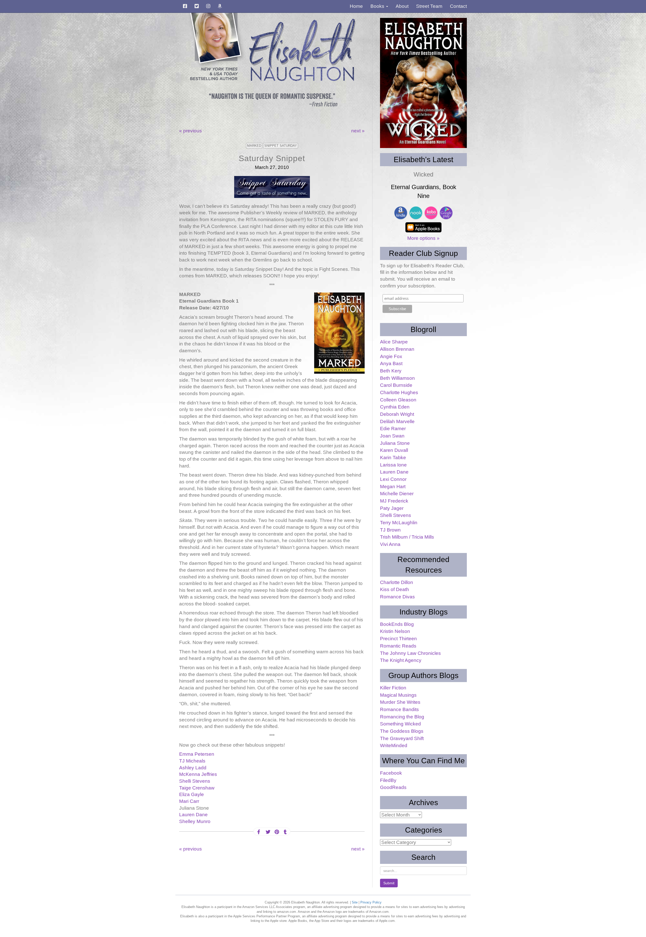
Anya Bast (391, 363)
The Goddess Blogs (401, 731)
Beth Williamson (397, 378)
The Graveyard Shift (402, 738)
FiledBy (388, 780)
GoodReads (393, 787)
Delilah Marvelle (397, 421)
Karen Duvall (394, 450)
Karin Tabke (393, 457)
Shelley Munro (194, 821)
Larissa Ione (393, 464)
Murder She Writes (400, 702)
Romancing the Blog (402, 716)
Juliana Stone (395, 443)
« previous (190, 130)
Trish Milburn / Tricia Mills (407, 537)
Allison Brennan (397, 349)
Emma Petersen (196, 754)
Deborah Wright (397, 414)
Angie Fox (391, 356)
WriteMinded (393, 745)
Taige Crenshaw (196, 787)
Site (355, 902)
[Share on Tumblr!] (285, 832)
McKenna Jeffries (198, 774)
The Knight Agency (400, 660)
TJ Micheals (192, 761)
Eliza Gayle (191, 794)
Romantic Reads (398, 646)
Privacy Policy (371, 902)
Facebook (391, 773)
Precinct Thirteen (398, 638)
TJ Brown (390, 530)
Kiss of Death (394, 589)
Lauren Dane (193, 814)
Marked (254, 146)
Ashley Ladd (192, 767)
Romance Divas (397, 596)
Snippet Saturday (280, 146)
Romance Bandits (399, 709)
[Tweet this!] (267, 832)
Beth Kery (390, 370)
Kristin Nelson (395, 631)
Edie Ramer (393, 428)
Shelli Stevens (194, 781)
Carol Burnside (396, 385)
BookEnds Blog (397, 624)
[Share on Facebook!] (258, 832)
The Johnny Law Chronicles (410, 653)
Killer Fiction (393, 687)
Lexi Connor (393, 479)
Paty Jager (391, 508)
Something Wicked (400, 723)
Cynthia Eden (395, 406)
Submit (388, 883)
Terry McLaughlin (398, 522)
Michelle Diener (397, 493)
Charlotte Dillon (396, 582)
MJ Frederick (394, 501)
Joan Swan (392, 435)
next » (358, 130)
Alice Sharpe (394, 341)
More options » (423, 238)
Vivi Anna (390, 544)
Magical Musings (398, 695)
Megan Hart (393, 486)
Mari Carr (189, 801)
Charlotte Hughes (399, 392)
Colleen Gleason (398, 399)
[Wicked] (423, 83)
